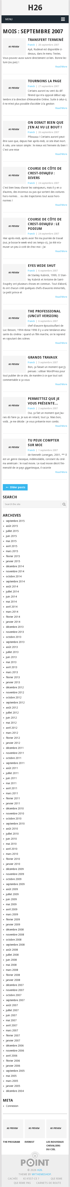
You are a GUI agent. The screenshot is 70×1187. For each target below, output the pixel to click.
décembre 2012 (15, 687)
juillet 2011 (12, 773)
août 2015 (12, 525)
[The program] (13, 1128)
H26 (35, 7)
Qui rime (56, 1178)
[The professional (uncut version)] (14, 318)
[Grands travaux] (14, 364)
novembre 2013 (15, 631)
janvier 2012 (13, 742)
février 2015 (13, 556)
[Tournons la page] (14, 88)
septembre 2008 (15, 944)
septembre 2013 (15, 641)
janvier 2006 (13, 1065)
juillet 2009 (12, 894)
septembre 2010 (15, 823)
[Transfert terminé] (14, 46)
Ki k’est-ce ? (31, 1178)
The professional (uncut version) (44, 313)
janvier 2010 (13, 863)
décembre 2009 (15, 869)
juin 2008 (11, 959)
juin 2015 (11, 536)
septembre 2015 (15, 520)
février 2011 (13, 798)
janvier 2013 (13, 682)
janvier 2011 (13, 803)
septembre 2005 (15, 1070)
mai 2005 (11, 1075)
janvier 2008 (13, 979)
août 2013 (12, 647)
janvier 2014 (13, 621)
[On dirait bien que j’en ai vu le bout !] (14, 129)
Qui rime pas (22, 1182)
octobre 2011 (13, 758)
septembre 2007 (15, 1000)
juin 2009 (11, 899)
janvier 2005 (13, 1085)
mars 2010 (12, 853)
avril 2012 (11, 727)
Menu (9, 19)
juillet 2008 (12, 954)
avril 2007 (11, 1025)
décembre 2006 (15, 1045)
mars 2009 (12, 914)
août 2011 (12, 768)
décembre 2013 (15, 626)
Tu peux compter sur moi (43, 442)
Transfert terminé (45, 40)
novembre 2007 (15, 990)
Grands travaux (42, 357)
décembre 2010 (15, 808)
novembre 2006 (15, 1050)
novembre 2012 (15, 692)
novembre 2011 (15, 752)
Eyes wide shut (42, 266)
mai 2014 (11, 601)
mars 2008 (12, 969)
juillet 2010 (12, 833)
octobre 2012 (13, 697)
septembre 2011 (15, 763)
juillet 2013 (12, 652)
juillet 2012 (12, 712)
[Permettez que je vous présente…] (14, 405)
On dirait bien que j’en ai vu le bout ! (45, 125)
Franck (31, 44)
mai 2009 (11, 904)
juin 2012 (11, 717)
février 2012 (13, 737)
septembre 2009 (15, 884)
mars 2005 (12, 1080)
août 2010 (12, 828)
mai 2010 (11, 843)
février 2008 (13, 974)
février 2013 (13, 677)
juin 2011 (11, 778)
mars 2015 (12, 551)
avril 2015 (11, 546)
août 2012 (12, 707)
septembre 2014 (15, 581)
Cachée (13, 1178)
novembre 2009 (15, 874)
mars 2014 (12, 611)
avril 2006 (11, 1055)
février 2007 (13, 1035)
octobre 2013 (13, 636)
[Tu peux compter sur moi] (14, 447)
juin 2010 (11, 838)
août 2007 (12, 1005)
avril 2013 (11, 667)
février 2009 (13, 919)
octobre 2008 (13, 939)
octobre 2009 (13, 879)
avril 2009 (11, 909)
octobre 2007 (13, 995)
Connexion (12, 1105)
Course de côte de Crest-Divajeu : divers (45, 173)
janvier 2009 (13, 924)
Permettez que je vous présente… (44, 401)
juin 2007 (11, 1015)
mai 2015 (11, 541)
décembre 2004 (15, 1090)
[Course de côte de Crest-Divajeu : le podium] (14, 226)
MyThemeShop (41, 1174)
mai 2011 (11, 783)
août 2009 (12, 889)
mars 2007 (12, 1030)
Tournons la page (44, 81)
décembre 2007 (15, 985)
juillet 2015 (12, 531)
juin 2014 (11, 596)
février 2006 (13, 1060)
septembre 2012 (15, 702)
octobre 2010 (13, 818)
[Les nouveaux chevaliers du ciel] (56, 1128)
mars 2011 (12, 793)
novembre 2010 (15, 813)
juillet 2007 (12, 1010)
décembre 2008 (15, 929)
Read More (61, 66)
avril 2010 (11, 848)
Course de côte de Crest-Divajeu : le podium (45, 224)
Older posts (17, 487)
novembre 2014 (15, 571)
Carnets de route (48, 1182)
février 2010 (13, 858)
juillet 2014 (12, 591)
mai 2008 (11, 964)
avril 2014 (11, 606)
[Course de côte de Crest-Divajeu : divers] (14, 175)
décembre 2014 (15, 566)
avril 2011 (11, 788)
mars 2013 (12, 672)
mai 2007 (11, 1020)
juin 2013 (11, 657)
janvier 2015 (13, 561)
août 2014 (12, 586)
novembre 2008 (15, 934)
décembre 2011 (15, 747)
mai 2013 (11, 662)
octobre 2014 (13, 576)
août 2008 (12, 949)
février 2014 (13, 616)
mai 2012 (11, 722)
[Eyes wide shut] (14, 272)
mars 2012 (12, 732)
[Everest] (35, 1128)
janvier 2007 (13, 1040)
